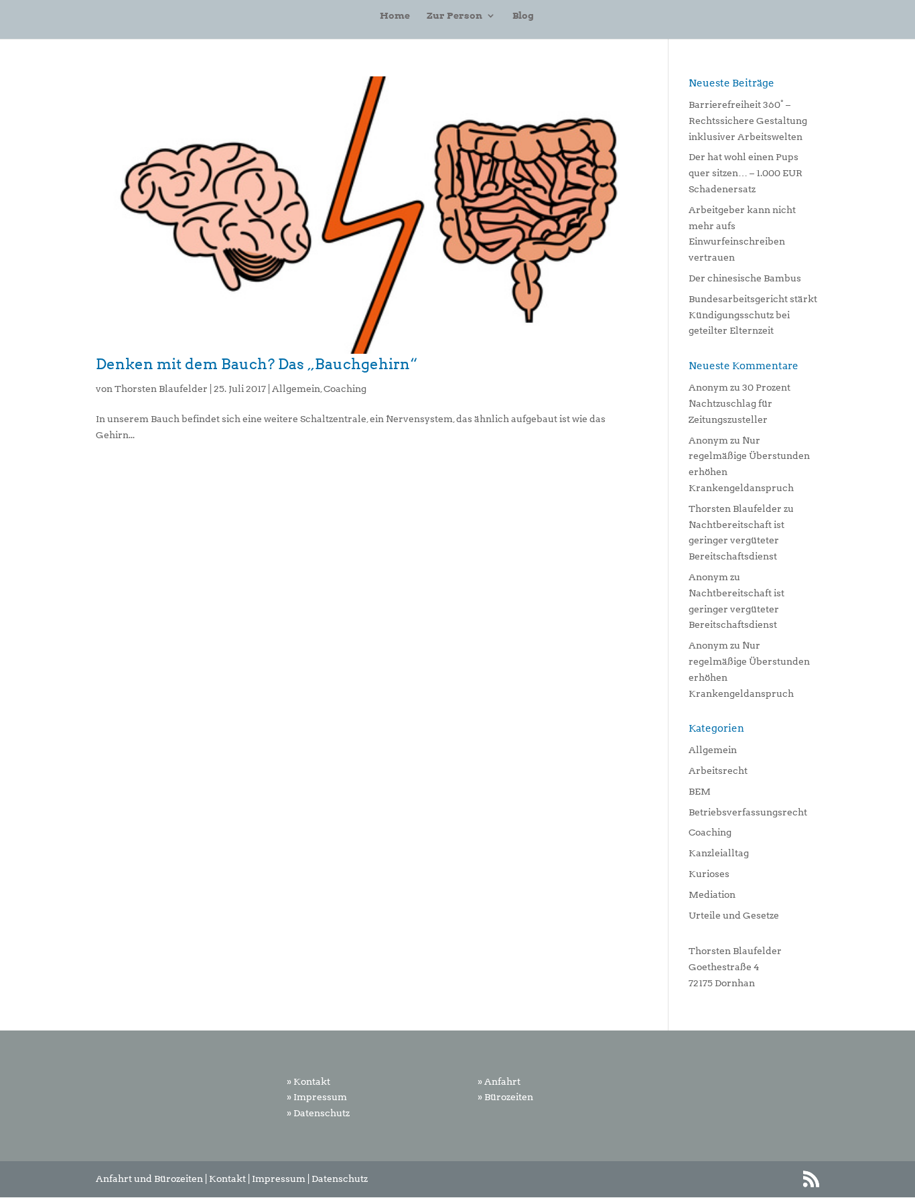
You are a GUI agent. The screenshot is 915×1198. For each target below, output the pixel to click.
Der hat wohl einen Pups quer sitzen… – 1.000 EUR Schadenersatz (745, 172)
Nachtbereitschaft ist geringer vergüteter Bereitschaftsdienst (736, 540)
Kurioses (709, 873)
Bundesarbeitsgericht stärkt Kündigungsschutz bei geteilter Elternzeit (753, 314)
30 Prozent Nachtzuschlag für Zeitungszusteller (739, 403)
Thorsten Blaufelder (161, 388)
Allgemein (296, 388)
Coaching (345, 388)
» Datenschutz (318, 1113)
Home (395, 16)
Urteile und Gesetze (734, 915)
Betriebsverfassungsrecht (748, 812)
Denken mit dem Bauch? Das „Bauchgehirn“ (256, 364)
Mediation (712, 894)
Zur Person (454, 16)
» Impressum (317, 1096)
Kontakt (227, 1178)
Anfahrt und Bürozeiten (149, 1178)
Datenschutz (339, 1178)
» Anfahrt (499, 1081)
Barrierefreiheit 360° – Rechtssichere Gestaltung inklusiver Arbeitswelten (748, 120)
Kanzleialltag (719, 853)
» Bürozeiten (505, 1096)
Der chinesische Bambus (745, 278)
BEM (700, 791)
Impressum (278, 1178)
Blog (523, 16)
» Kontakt (308, 1081)
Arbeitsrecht (718, 770)
